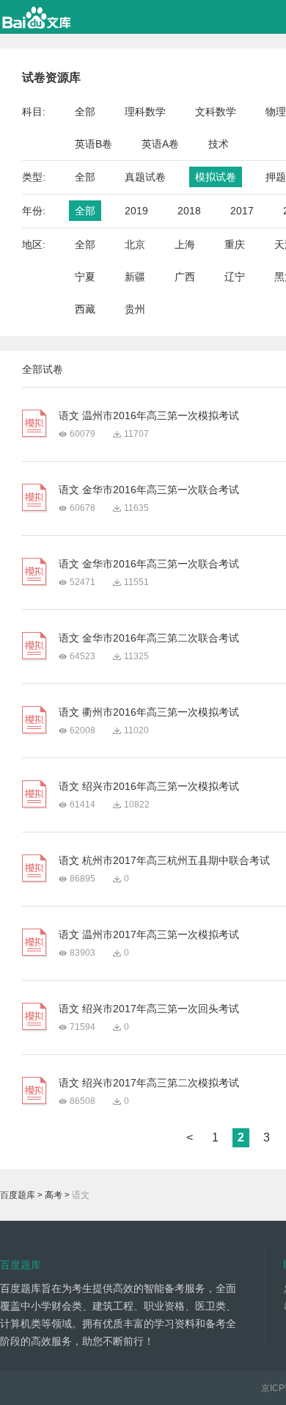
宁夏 (85, 277)
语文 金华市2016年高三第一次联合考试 (149, 489)
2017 (242, 211)
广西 (185, 277)
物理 (275, 111)
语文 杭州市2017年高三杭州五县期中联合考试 (164, 860)
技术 (218, 144)
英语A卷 (160, 144)
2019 (136, 211)
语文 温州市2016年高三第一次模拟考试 (149, 415)
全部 (85, 111)
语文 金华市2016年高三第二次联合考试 (149, 638)
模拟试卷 (215, 177)
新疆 (135, 277)
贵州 (135, 309)
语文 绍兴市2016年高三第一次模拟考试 (149, 786)
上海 (185, 244)
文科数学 (215, 111)
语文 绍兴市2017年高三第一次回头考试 (149, 1008)
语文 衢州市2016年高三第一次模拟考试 (149, 712)
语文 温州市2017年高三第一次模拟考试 (149, 934)
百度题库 (17, 1195)
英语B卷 (93, 144)
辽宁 (234, 277)
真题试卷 (145, 177)
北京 (135, 244)
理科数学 (145, 111)
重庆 (234, 244)
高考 (53, 1195)
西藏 (85, 309)
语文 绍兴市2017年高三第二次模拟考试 (149, 1083)
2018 (189, 211)
